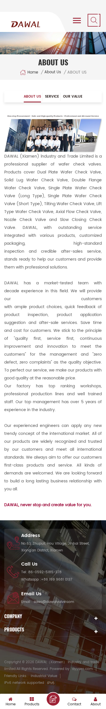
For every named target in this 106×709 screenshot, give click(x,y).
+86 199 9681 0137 (56, 579)
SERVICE (52, 96)
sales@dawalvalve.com (54, 602)
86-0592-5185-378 (45, 572)
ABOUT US (32, 96)
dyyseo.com (82, 669)
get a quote (53, 699)
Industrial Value (44, 676)
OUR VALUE (73, 96)
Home (32, 72)
